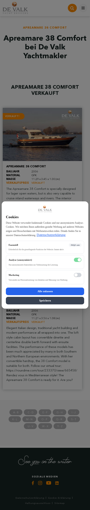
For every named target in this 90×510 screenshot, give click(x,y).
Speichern (45, 300)
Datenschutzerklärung (51, 235)
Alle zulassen (45, 291)
